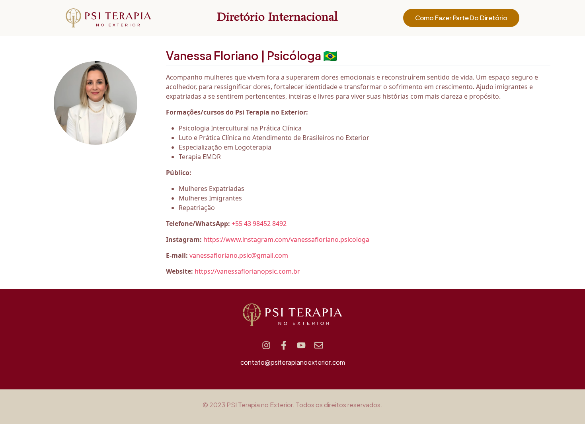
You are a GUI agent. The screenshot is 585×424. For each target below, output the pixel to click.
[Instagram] (266, 345)
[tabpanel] (358, 174)
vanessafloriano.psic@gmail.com (238, 255)
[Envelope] (318, 345)
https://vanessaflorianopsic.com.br (247, 271)
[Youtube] (301, 345)
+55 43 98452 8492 (259, 223)
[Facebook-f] (283, 345)
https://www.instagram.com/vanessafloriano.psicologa (286, 239)
